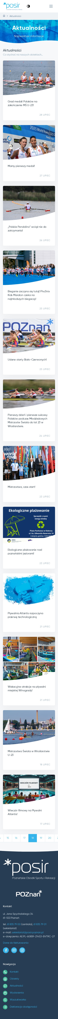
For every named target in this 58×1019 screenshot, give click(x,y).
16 (16, 838)
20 (49, 838)
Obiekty (14, 979)
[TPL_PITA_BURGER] (51, 6)
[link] (28, 6)
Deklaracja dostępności (23, 1007)
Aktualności (16, 986)
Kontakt (14, 972)
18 (33, 838)
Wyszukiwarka (18, 1000)
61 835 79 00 (14, 924)
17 (24, 838)
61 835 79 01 (39, 924)
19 (41, 838)
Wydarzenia (17, 993)
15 (8, 838)
